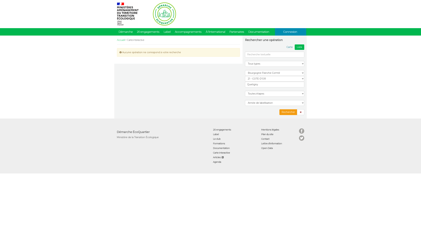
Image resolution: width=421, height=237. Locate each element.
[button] (300, 112)
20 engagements (148, 31)
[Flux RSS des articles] (222, 157)
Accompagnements (188, 31)
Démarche (126, 31)
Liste (299, 47)
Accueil (121, 39)
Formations (219, 143)
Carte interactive (221, 152)
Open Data (267, 148)
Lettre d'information (271, 143)
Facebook (301, 129)
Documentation (258, 31)
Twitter (301, 136)
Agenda (217, 161)
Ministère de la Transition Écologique (138, 137)
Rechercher (288, 112)
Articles (217, 157)
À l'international (215, 31)
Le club (217, 138)
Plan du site (267, 134)
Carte (289, 47)
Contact (265, 138)
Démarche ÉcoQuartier (133, 132)
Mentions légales (270, 129)
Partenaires (236, 31)
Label (167, 31)
